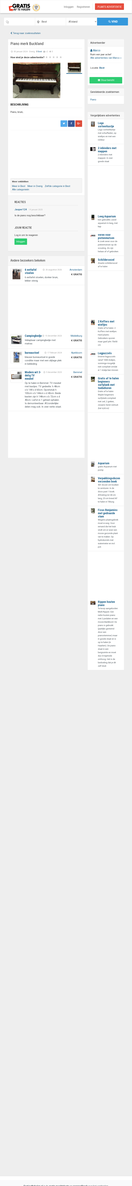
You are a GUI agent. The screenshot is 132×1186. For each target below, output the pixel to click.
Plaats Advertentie (110, 6)
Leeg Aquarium (107, 216)
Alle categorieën (20, 189)
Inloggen (69, 6)
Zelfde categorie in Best (57, 186)
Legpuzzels (105, 353)
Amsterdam (76, 269)
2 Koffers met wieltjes (106, 323)
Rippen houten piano (106, 603)
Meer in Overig (35, 186)
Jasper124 (20, 209)
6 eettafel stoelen (31, 271)
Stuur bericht (107, 80)
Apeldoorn (76, 352)
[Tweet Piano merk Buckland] (64, 123)
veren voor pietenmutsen (106, 236)
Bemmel (77, 372)
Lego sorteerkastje (106, 124)
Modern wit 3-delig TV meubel (33, 375)
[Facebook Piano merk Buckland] (71, 123)
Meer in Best (18, 186)
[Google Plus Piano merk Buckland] (78, 123)
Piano (93, 99)
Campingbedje (33, 335)
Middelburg (76, 335)
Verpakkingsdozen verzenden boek (109, 479)
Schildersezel (106, 259)
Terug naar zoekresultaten (26, 33)
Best (40, 51)
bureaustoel (32, 352)
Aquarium (103, 463)
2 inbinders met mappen (107, 149)
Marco (96, 50)
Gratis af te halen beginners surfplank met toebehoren (108, 383)
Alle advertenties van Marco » (105, 57)
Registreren (83, 6)
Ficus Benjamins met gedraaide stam (108, 513)
